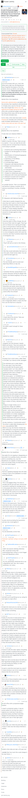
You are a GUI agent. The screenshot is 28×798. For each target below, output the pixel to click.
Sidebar (4, 61)
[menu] (26, 1)
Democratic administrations (9, 102)
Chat (3, 70)
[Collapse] (2, 77)
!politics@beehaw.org (9, 41)
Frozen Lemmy (9, 1)
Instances (3, 786)
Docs (2, 789)
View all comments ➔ (7, 74)
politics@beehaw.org (15, 21)
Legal (2, 783)
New (23, 64)
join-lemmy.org (5, 795)
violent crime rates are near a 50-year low (13, 123)
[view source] (20, 20)
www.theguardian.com (6, 17)
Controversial (15, 64)
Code (2, 792)
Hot (3, 64)
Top (8, 64)
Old (13, 67)
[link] (6, 19)
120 (3, 19)
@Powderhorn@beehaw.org (18, 39)
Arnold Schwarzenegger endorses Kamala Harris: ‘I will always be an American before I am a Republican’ (10, 13)
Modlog (3, 780)
